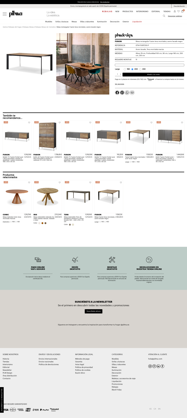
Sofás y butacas (61, 22)
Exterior (126, 22)
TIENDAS (166, 11)
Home (5, 27)
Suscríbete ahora (94, 311)
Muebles (48, 22)
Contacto (6, 378)
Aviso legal (79, 364)
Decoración (114, 22)
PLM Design (7, 373)
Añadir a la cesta (153, 74)
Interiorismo (8, 364)
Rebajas (115, 387)
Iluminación (102, 22)
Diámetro (6, 222)
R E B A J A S (107, 11)
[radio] (127, 69)
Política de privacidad (84, 367)
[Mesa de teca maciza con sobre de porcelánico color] (150, 335)
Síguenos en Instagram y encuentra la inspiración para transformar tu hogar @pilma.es (93, 325)
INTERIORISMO (142, 11)
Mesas (74, 22)
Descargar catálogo (175, 16)
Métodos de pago (82, 359)
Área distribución (179, 6)
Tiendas (6, 362)
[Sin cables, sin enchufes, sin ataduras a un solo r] (37, 335)
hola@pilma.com (155, 359)
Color (35, 223)
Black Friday (117, 390)
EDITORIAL (156, 11)
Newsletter (7, 370)
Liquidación (137, 22)
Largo (117, 69)
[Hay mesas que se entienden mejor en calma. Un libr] (122, 335)
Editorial (6, 367)
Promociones (117, 384)
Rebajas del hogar (15, 27)
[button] (29, 123)
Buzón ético (80, 373)
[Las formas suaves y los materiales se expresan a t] (65, 335)
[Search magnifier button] (164, 16)
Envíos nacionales (46, 362)
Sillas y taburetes (87, 22)
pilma (15, 13)
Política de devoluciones (49, 364)
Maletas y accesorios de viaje (123, 378)
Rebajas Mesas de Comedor (45, 27)
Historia (6, 359)
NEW (117, 11)
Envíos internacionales (48, 359)
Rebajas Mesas (28, 27)
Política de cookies (82, 370)
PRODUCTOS (128, 11)
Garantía (78, 362)
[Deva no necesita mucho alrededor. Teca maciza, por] (93, 335)
